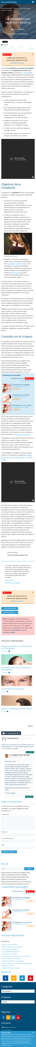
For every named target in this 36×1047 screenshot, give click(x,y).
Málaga (28, 455)
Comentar (3, 723)
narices (21, 46)
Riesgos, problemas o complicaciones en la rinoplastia (16, 647)
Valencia (4, 460)
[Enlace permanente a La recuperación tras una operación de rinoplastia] (16, 659)
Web (2, 845)
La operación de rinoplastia (12, 689)
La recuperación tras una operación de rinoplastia (16, 668)
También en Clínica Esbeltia (12, 582)
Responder (30, 752)
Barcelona (10, 457)
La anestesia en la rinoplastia (10, 949)
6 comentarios (4, 651)
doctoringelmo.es (10, 580)
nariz (29, 46)
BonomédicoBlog (4, 2)
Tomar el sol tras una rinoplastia (11, 968)
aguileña (3, 46)
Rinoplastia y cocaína (8, 965)
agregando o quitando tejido (17, 264)
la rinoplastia (26, 73)
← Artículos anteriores (9, 608)
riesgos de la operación (22, 434)
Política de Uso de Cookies (22, 1041)
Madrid (3, 457)
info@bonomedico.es (9, 1027)
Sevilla (29, 457)
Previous (30, 640)
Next (33, 640)
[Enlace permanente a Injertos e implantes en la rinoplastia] (16, 700)
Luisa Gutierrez (13, 738)
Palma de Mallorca (20, 457)
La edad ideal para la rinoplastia (11, 951)
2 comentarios (19, 29)
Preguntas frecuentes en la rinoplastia (12, 720)
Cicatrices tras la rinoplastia (9, 944)
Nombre (4, 832)
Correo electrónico (8, 838)
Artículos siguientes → (9, 612)
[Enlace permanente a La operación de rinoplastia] (16, 681)
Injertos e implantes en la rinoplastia (16, 708)
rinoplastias (31, 49)
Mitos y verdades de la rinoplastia (11, 958)
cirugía (12, 46)
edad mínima (14, 273)
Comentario (5, 814)
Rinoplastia (16, 8)
